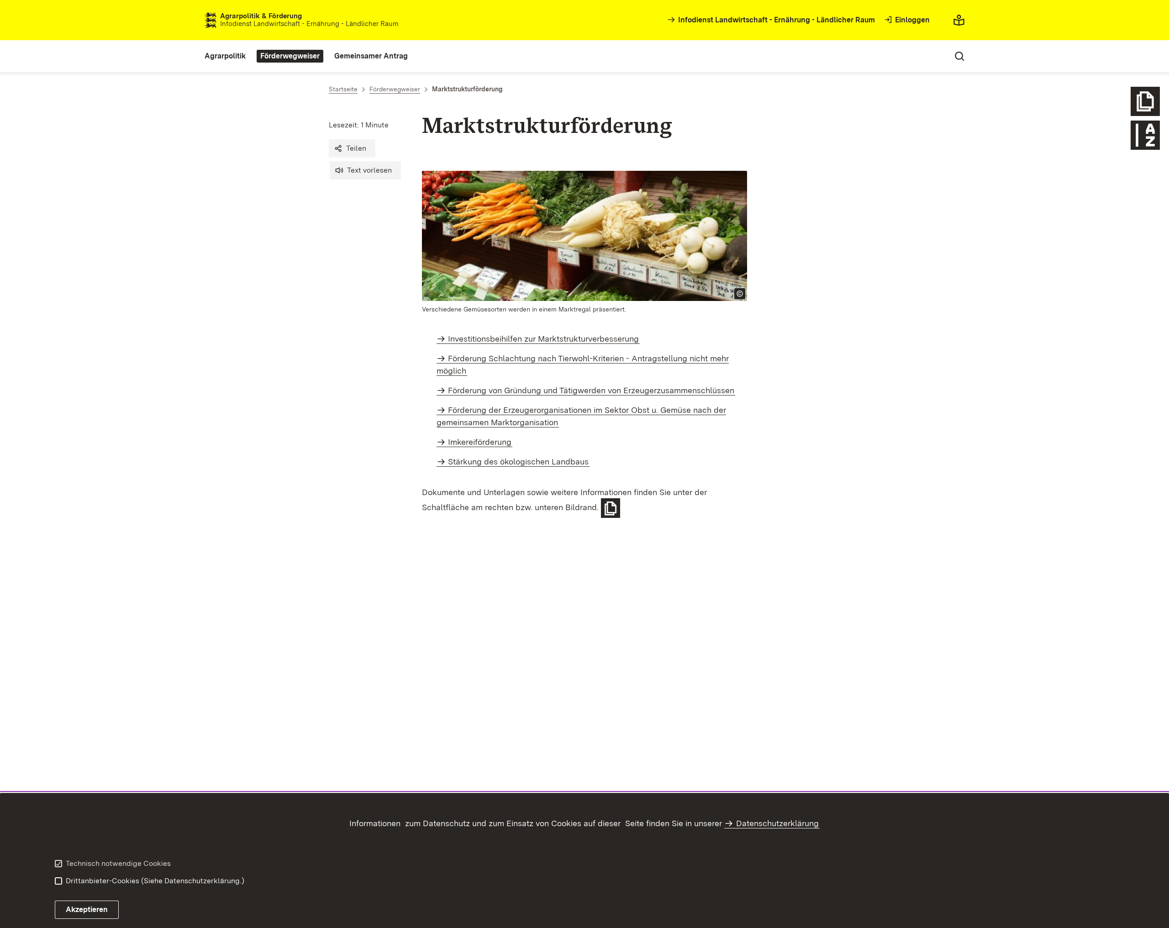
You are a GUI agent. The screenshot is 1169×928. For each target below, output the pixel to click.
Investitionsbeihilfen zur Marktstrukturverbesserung (543, 338)
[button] (352, 148)
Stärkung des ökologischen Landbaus (518, 461)
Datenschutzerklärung (777, 823)
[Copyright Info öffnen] (739, 293)
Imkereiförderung (479, 442)
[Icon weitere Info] (1145, 101)
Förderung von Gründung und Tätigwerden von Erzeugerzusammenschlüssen (591, 390)
